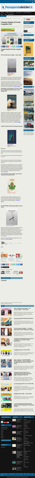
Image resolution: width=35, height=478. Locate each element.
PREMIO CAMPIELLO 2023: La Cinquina (11, 258)
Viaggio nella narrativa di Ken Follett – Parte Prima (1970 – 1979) (19, 438)
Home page (2, 12)
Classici (24, 449)
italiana (25, 437)
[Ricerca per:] (29, 16)
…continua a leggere (16, 86)
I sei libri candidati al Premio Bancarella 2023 (19, 258)
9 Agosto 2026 (17, 330)
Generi (2, 14)
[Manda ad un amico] (10, 46)
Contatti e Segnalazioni (27, 422)
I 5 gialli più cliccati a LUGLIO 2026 (22, 349)
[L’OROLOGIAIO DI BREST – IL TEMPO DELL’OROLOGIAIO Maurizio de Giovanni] (6, 332)
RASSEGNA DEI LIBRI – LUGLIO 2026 (23, 393)
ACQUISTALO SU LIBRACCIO (11, 73)
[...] (22, 315)
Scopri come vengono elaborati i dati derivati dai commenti (11, 303)
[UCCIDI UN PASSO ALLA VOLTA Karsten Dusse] (14, 432)
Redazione (9, 26)
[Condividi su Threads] (22, 46)
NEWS (3, 305)
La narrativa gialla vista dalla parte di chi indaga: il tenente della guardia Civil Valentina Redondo (24, 405)
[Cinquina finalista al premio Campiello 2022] (12, 44)
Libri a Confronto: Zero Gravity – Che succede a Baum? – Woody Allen (22, 309)
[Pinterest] (34, 1)
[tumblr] (32, 1)
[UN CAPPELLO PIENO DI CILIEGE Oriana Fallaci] (29, 101)
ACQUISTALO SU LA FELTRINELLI (10, 145)
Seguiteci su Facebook (6, 440)
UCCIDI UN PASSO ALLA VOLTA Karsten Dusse (19, 432)
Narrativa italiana (14, 26)
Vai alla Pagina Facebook (4, 427)
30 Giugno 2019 (27, 127)
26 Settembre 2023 (27, 95)
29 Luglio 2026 (17, 407)
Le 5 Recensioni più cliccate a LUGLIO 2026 (23, 383)
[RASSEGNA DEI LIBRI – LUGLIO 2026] (6, 397)
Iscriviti (26, 31)
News (5, 14)
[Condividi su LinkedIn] (6, 46)
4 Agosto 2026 (17, 351)
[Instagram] (30, 1)
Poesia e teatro (26, 458)
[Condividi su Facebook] (2, 46)
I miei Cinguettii (3, 447)
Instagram (2, 431)
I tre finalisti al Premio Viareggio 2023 (28, 93)
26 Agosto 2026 (19, 463)
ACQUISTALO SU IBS (10, 73)
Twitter (2, 430)
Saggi (24, 460)
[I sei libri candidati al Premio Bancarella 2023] (19, 256)
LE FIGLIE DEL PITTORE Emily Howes (19, 468)
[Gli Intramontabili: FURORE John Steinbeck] (6, 322)
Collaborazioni (25, 425)
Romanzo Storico (26, 459)
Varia (24, 463)
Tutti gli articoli (19, 12)
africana (25, 429)
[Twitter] (29, 1)
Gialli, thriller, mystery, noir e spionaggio (27, 452)
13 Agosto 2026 (17, 319)
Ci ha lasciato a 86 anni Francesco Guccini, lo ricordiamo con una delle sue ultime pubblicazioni (24, 340)
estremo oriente (26, 432)
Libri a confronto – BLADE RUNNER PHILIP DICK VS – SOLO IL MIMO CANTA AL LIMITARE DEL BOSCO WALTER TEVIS (24, 361)
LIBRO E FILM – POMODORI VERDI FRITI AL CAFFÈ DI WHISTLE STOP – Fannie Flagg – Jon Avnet (28, 116)
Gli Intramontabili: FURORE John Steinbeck (23, 318)
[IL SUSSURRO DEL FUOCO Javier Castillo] (14, 420)
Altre (24, 446)
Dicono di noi (25, 423)
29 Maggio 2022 (4, 26)
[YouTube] (32, 2)
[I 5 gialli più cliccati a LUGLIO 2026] (6, 353)
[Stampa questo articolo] (12, 46)
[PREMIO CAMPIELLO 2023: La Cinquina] (11, 256)
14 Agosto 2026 (17, 310)
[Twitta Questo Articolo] (4, 46)
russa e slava (25, 439)
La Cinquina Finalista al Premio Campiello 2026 (4, 258)
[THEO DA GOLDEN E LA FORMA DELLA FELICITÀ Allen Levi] (14, 445)
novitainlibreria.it (11, 14)
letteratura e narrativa (27, 12)
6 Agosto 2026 (17, 342)
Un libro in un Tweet (26, 462)
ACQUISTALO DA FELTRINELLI (12, 192)
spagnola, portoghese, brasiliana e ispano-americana (28, 443)
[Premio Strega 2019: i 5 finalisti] (29, 125)
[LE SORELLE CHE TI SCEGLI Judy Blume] (14, 426)
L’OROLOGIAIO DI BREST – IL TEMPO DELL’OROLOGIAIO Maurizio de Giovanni (24, 329)
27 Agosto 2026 (19, 447)
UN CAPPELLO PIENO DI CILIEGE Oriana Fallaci (29, 101)
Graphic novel (25, 453)
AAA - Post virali (5, 267)
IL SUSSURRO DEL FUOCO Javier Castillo (19, 420)
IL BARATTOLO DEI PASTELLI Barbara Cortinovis (20, 462)
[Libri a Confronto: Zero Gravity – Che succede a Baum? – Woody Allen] (6, 312)
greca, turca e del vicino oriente (28, 435)
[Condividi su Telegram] (18, 46)
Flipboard (2, 437)
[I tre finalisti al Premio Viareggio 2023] (29, 93)
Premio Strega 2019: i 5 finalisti (28, 125)
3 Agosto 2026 (17, 364)
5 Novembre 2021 (27, 119)
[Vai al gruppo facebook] (27, 1)
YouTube (2, 436)
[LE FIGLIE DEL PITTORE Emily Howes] (14, 468)
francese (25, 434)
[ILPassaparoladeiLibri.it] (17, 11)
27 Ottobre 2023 (27, 111)
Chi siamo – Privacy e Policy (9, 12)
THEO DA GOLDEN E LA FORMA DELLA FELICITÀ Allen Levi (20, 445)
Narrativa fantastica (26, 456)
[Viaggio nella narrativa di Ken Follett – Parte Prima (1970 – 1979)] (14, 438)
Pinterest (2, 434)
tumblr (2, 433)
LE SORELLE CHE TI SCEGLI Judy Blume (19, 426)
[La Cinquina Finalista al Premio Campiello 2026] (4, 256)
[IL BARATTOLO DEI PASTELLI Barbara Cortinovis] (14, 462)
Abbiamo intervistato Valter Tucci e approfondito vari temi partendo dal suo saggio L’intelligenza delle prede (23, 373)
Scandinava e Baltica (26, 441)
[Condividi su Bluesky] (20, 46)
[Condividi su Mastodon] (16, 46)
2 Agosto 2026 (17, 376)
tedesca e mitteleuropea (27, 445)
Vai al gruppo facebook (4, 428)
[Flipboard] (34, 2)
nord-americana (26, 438)
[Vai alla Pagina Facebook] (25, 1)
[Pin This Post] (8, 46)
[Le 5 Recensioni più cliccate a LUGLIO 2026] (6, 387)
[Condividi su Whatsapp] (14, 46)
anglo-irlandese (26, 431)
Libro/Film (25, 455)
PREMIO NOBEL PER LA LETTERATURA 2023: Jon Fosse (28, 109)
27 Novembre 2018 (27, 103)
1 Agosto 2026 (17, 384)
